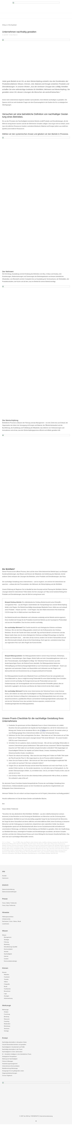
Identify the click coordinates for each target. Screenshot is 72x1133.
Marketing (6, 944)
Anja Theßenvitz (27, 842)
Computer (34, 843)
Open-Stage (46, 848)
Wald (16, 853)
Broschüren (7, 991)
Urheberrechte (6, 919)
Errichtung (9, 845)
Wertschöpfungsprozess (32, 853)
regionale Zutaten (37, 850)
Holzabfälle (57, 845)
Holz (53, 845)
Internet (6, 956)
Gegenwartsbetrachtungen (9, 1073)
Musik (5, 986)
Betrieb (66, 842)
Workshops (48, 853)
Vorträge (6, 1031)
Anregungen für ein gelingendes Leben (13, 1070)
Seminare (65, 850)
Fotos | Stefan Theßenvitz (9, 903)
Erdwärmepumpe (61, 843)
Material (62, 847)
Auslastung (49, 842)
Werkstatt (19, 853)
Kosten (33, 847)
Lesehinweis (5, 923)
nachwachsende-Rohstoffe (29, 848)
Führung (31, 845)
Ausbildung (44, 842)
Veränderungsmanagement (9, 1063)
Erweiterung (14, 845)
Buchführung (24, 843)
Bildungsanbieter (12, 843)
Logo (5, 993)
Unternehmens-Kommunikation (10, 1066)
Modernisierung (10, 848)
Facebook (6, 977)
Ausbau (40, 842)
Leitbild (49, 847)
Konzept (30, 847)
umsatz (42, 851)
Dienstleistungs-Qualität (10, 946)
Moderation (7, 1023)
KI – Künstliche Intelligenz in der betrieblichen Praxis (16, 1054)
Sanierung (60, 850)
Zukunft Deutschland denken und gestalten (14, 1044)
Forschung (7, 1014)
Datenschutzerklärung (8, 889)
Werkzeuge (5, 1009)
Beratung (6, 1016)
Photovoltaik (57, 848)
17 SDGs (43, 730)
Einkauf (52, 843)
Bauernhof (62, 842)
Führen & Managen (7, 1061)
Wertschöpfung (25, 853)
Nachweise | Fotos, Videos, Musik (11, 921)
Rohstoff (48, 850)
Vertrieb (6, 951)
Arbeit (32, 842)
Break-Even (19, 843)
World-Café (53, 853)
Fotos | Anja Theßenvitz (8, 905)
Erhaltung (4, 845)
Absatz (22, 842)
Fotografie (7, 984)
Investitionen (17, 847)
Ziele (57, 853)
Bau (58, 842)
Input (8, 847)
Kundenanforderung (43, 847)
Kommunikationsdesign (10, 961)
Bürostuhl (30, 843)
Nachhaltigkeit (8, 954)
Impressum (5, 878)
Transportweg (22, 851)
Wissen (4, 935)
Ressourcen (44, 850)
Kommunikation (8, 949)
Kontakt (4, 875)
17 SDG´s (18, 842)
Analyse (6, 1012)
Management (57, 847)
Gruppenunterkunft (44, 845)
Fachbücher (7, 989)
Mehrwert (67, 847)
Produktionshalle (26, 850)
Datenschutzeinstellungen (9, 891)
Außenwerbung (8, 998)
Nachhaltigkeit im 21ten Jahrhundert (12, 1051)
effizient (48, 843)
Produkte (12, 850)
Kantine (21, 847)
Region (32, 850)
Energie (56, 843)
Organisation (52, 848)
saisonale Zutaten (54, 850)
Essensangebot (20, 845)
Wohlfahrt (44, 853)
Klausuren (26, 847)
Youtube (6, 979)
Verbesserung (5, 853)
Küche (37, 847)
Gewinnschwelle (36, 845)
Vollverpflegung (11, 853)
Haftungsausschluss (7, 916)
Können (4, 972)
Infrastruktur (66, 845)
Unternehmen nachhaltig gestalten (19, 31)
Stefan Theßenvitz (13, 34)
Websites (6, 974)
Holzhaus (62, 845)
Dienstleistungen (40, 843)
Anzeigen (6, 996)
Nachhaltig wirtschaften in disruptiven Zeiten (14, 1042)
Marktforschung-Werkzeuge (10, 1068)
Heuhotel (50, 845)
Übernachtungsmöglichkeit (31, 851)
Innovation (4, 847)
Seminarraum (5, 851)
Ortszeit (8, 842)
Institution (12, 847)
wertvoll (39, 853)
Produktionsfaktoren (18, 850)
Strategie (17, 851)
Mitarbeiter (4, 848)
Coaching (6, 1021)
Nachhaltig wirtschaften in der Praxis (12, 1049)
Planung (63, 848)
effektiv (45, 843)
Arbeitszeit (36, 842)
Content (6, 958)
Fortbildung (26, 845)
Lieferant (53, 847)
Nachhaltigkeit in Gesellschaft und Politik (13, 1047)
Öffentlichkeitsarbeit (39, 848)
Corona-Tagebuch (7, 1075)
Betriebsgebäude (5, 843)
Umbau (38, 851)
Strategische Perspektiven (9, 1056)
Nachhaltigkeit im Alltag (19, 848)
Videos (6, 981)
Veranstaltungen (62, 851)
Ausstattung (54, 842)
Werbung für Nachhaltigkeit (9, 1059)
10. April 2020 (5, 34)
